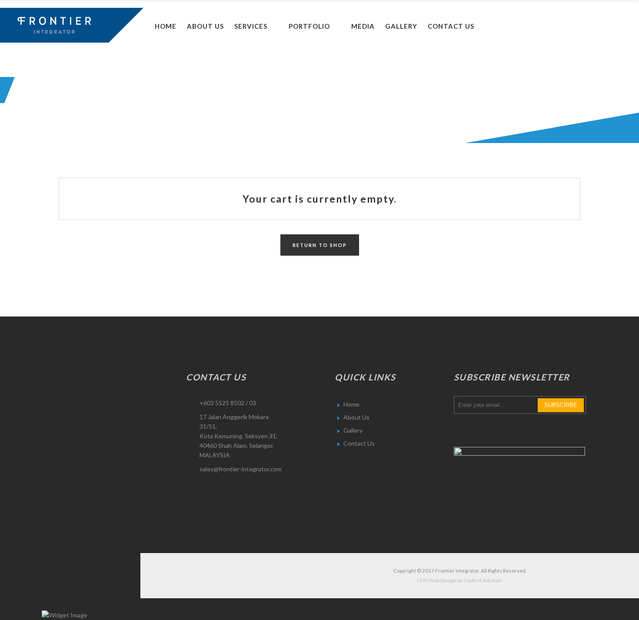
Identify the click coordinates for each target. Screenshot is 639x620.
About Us (356, 417)
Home (351, 404)
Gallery (353, 430)
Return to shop (320, 245)
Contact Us (359, 443)
